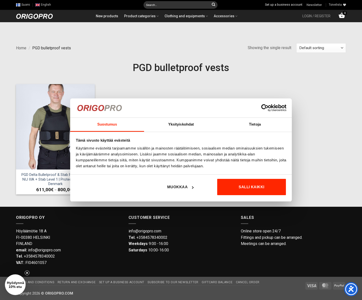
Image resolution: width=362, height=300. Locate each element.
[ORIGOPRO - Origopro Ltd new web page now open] (34, 16)
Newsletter (314, 5)
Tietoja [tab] (255, 124)
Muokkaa (177, 187)
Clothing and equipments (185, 16)
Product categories (140, 16)
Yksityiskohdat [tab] (181, 124)
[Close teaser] (27, 272)
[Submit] (213, 5)
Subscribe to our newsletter (173, 282)
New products (107, 16)
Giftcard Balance (217, 282)
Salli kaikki (251, 187)
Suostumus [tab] (107, 124)
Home (21, 48)
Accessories (224, 16)
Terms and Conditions (35, 282)
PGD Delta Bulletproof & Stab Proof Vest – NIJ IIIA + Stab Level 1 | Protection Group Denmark (55, 179)
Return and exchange (77, 282)
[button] (316, 16)
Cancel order (248, 282)
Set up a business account (283, 4)
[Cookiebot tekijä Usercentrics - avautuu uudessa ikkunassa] (264, 108)
